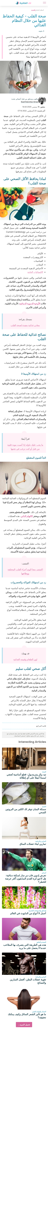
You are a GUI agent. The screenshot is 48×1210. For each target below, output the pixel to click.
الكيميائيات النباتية (35, 272)
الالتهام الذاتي (27, 516)
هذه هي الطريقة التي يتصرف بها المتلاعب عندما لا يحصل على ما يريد (24, 946)
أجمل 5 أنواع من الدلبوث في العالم (28, 913)
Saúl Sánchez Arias (29, 102)
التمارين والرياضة (40, 841)
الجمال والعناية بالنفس (39, 1011)
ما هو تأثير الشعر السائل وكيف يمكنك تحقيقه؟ (27, 1016)
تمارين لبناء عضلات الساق (33, 843)
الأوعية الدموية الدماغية (29, 303)
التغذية (33, 10)
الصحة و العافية (41, 942)
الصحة (44, 772)
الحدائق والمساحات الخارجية (37, 911)
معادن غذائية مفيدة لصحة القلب (25, 325)
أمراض (44, 873)
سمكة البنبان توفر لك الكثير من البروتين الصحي (25, 811)
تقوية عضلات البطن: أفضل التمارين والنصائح (28, 981)
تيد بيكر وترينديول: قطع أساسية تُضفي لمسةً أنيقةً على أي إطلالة (26, 776)
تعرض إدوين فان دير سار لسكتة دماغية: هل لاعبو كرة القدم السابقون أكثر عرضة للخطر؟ (25, 878)
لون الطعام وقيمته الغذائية (25, 659)
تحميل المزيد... (24, 1024)
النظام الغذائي (39, 10)
